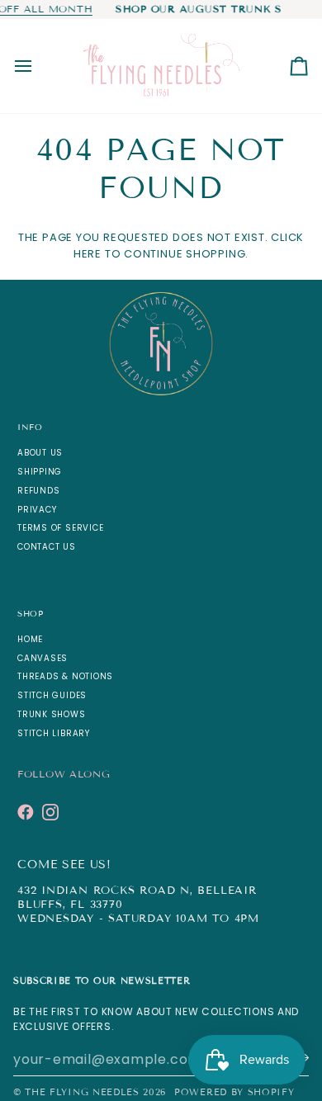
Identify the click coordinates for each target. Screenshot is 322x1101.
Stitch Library (53, 733)
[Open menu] (38, 66)
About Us (40, 453)
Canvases (42, 658)
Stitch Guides (52, 695)
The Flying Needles (82, 1092)
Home (30, 639)
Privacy (36, 509)
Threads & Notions (65, 676)
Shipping (39, 471)
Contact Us (46, 547)
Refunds (38, 490)
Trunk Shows (51, 714)
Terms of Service (60, 528)
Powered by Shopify (234, 1092)
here (87, 254)
